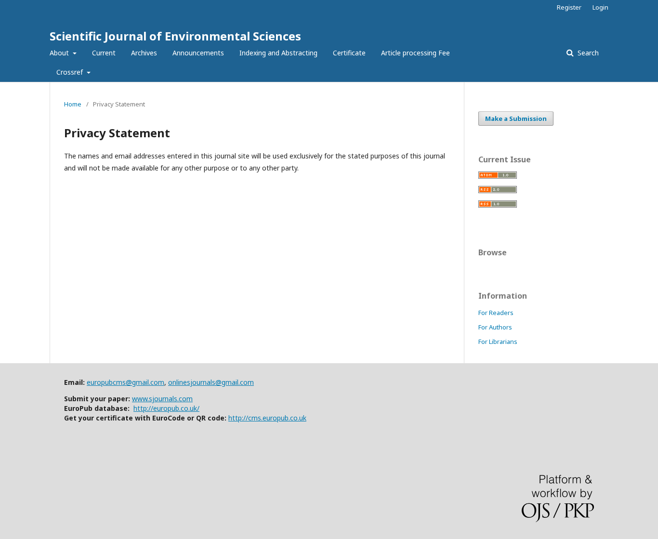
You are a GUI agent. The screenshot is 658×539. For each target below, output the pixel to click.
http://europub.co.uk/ (166, 408)
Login (600, 7)
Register (569, 7)
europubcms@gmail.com (125, 382)
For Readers (495, 312)
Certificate (349, 52)
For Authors (495, 327)
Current (104, 52)
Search (587, 52)
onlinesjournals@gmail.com (211, 382)
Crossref (70, 72)
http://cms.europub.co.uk (267, 417)
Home (72, 104)
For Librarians (497, 341)
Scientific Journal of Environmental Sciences (175, 36)
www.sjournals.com (162, 398)
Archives (144, 52)
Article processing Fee (415, 52)
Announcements (198, 52)
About (60, 52)
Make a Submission (516, 118)
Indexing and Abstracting (278, 52)
